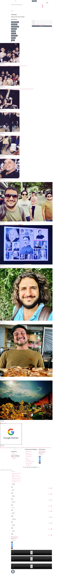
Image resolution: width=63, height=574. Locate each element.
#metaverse (21, 267)
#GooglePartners (4, 447)
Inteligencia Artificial (15, 22)
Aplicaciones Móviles (28, 456)
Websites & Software (15, 26)
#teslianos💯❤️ (8, 65)
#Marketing (46, 447)
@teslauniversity (34, 447)
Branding (13, 31)
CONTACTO (16, 481)
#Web (42, 447)
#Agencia (40, 447)
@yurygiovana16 (15, 65)
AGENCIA (16, 473)
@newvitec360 (5, 181)
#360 (15, 267)
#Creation (22, 65)
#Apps (44, 447)
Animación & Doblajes (29, 463)
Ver (0, 111)
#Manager (19, 65)
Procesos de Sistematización (30, 461)
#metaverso (24, 267)
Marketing (13, 33)
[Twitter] (40, 459)
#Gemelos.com (3, 65)
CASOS (16, 476)
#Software (49, 447)
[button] (31, 552)
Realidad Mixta (14, 24)
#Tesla (5, 423)
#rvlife (18, 267)
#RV (16, 267)
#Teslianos (5, 158)
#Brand (1, 158)
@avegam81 (11, 65)
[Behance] (40, 461)
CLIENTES (16, 478)
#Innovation (25, 65)
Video (13, 40)
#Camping (3, 423)
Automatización (14, 35)
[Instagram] (40, 463)
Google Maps (41, 454)
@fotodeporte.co (11, 224)
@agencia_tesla (16, 224)
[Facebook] (40, 457)
